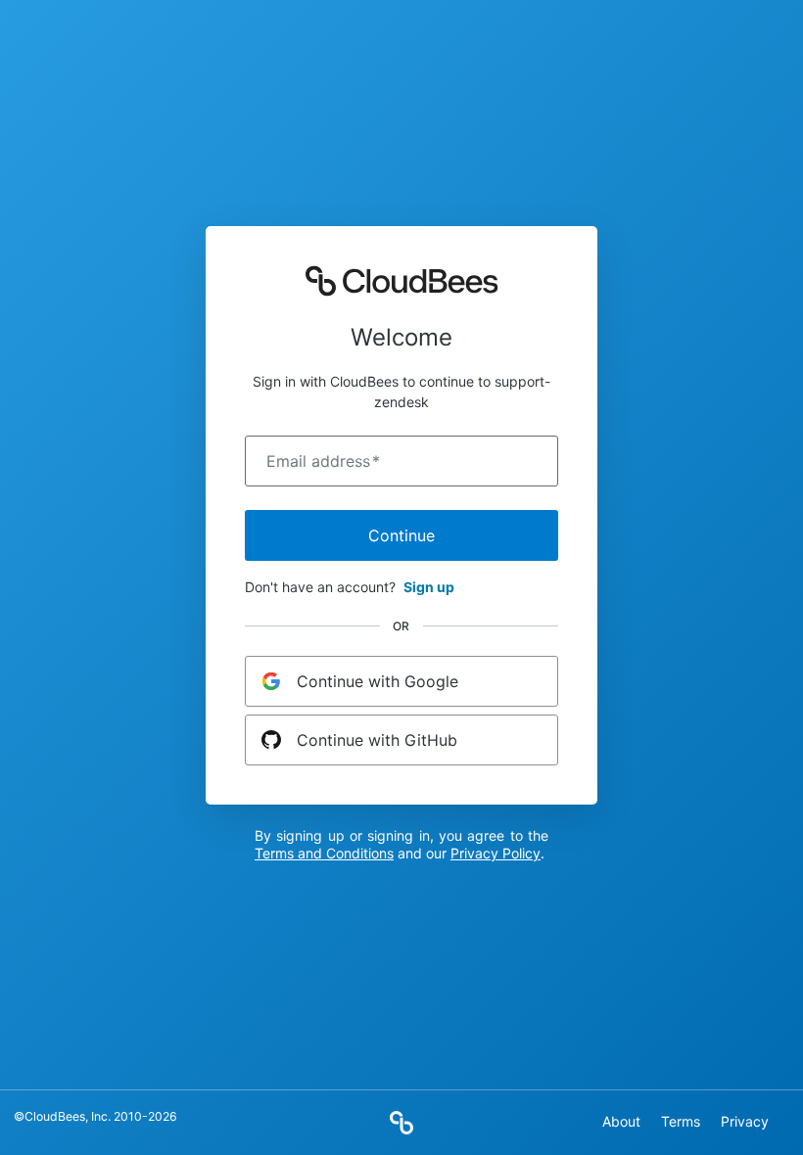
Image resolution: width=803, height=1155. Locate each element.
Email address (323, 461)
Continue (401, 535)
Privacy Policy (495, 853)
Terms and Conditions (324, 853)
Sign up (428, 586)
